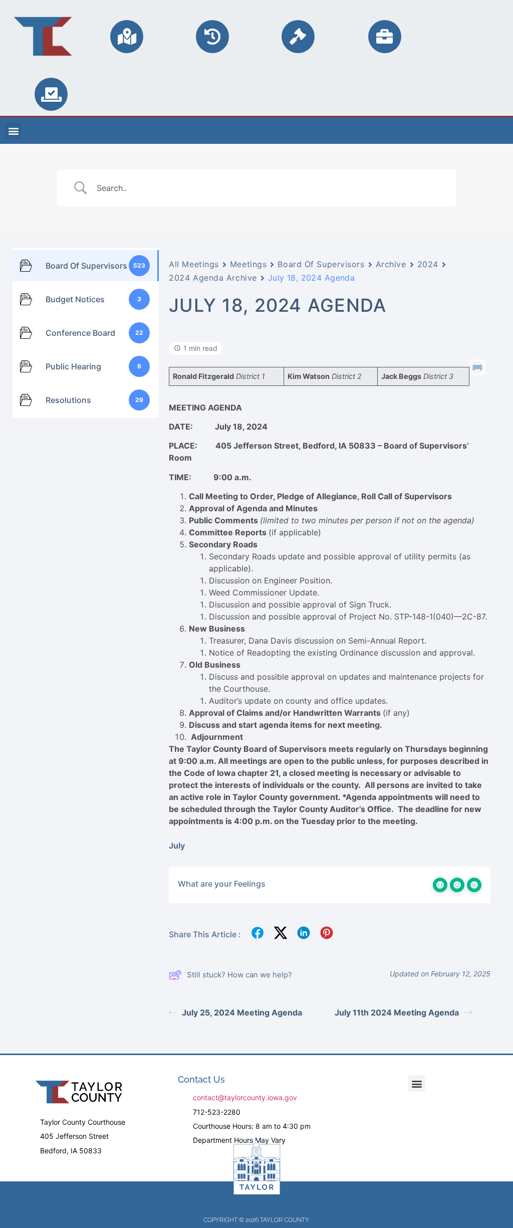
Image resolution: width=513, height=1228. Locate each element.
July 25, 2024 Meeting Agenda (242, 1012)
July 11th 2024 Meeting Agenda (397, 1012)
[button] (13, 130)
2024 (427, 264)
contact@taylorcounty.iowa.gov (245, 1097)
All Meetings (194, 264)
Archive (391, 264)
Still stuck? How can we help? (239, 974)
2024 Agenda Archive (213, 278)
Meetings (248, 264)
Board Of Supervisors (321, 264)
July (177, 846)
